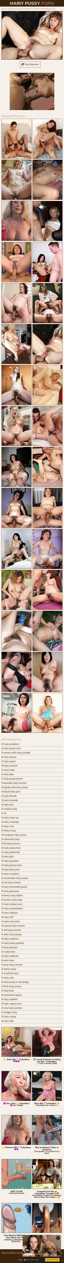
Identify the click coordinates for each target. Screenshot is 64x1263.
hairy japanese (11, 891)
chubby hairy (10, 809)
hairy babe (9, 770)
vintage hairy (10, 1012)
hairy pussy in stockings (16, 982)
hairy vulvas (9, 1016)
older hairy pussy (12, 934)
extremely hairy (11, 839)
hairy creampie (11, 822)
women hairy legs (12, 900)
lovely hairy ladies (13, 895)
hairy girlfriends (11, 852)
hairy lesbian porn (12, 904)
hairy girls (8, 856)
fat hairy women (11, 843)
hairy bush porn (11, 869)
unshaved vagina (12, 995)
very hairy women (12, 1008)
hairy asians (9, 757)
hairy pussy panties (13, 943)
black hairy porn (11, 791)
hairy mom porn (11, 921)
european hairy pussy (14, 835)
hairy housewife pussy (15, 887)
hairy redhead (10, 956)
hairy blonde (10, 796)
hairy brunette (10, 800)
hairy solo (8, 977)
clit (5, 813)
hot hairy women (12, 882)
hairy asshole (10, 765)
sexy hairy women (13, 964)
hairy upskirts (10, 999)
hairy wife (8, 1021)
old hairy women (12, 930)
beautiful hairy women (15, 783)
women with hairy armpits (16, 752)
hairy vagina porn (12, 1003)
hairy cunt (8, 826)
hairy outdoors (11, 938)
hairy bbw (8, 774)
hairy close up (10, 817)
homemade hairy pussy (15, 878)
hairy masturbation (13, 908)
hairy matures (10, 913)
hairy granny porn (12, 865)
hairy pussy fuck (12, 848)
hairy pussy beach (13, 778)
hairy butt (8, 804)
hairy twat (8, 990)
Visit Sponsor (31, 64)
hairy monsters (11, 874)
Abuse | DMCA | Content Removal (17, 1252)
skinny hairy (9, 969)
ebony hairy (9, 830)
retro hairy (8, 960)
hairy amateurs (11, 744)
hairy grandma (11, 861)
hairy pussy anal (12, 748)
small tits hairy (11, 973)
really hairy (9, 951)
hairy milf (8, 917)
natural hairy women (14, 925)
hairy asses (9, 761)
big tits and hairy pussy (15, 787)
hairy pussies (10, 947)
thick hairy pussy (12, 986)
